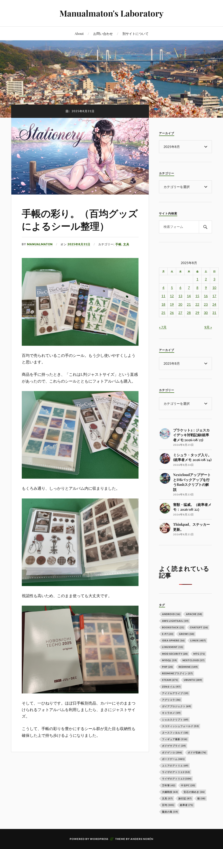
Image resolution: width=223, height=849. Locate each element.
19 (172, 304)
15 (197, 296)
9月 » (208, 327)
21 (189, 304)
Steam (170, 679)
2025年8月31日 (79, 244)
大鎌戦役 (170, 791)
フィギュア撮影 (174, 739)
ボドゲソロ (172, 752)
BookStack (173, 627)
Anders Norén (141, 839)
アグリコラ (171, 699)
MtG (199, 653)
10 (214, 288)
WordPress (99, 839)
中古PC (188, 785)
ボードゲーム (173, 758)
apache (194, 614)
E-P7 (167, 633)
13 (180, 296)
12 (172, 296)
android (171, 614)
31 (214, 313)
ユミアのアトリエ (175, 765)
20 (180, 304)
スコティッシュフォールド (180, 726)
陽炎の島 (170, 811)
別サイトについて (135, 33)
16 (206, 296)
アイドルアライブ (175, 693)
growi (186, 633)
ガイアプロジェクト (176, 706)
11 (163, 296)
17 (214, 296)
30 (206, 313)
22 (197, 304)
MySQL (169, 660)
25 (163, 313)
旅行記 (185, 798)
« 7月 (163, 327)
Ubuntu (193, 679)
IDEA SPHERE (173, 640)
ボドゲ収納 (197, 752)
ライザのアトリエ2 (176, 772)
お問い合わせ (103, 33)
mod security (175, 653)
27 (180, 313)
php (167, 666)
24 (214, 304)
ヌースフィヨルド (175, 732)
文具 (126, 244)
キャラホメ (171, 712)
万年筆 (168, 785)
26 (172, 313)
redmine (188, 666)
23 (206, 304)
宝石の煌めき (194, 791)
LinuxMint (172, 647)
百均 (168, 804)
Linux (198, 640)
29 (197, 313)
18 (163, 304)
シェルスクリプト (175, 719)
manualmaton (40, 244)
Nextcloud (193, 660)
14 (189, 296)
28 (189, 313)
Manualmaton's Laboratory (111, 13)
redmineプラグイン (177, 673)
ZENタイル (171, 686)
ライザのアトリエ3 (176, 778)
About (79, 33)
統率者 (186, 804)
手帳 (118, 244)
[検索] (205, 226)
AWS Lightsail (175, 620)
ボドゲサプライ (174, 745)
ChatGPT (199, 627)
